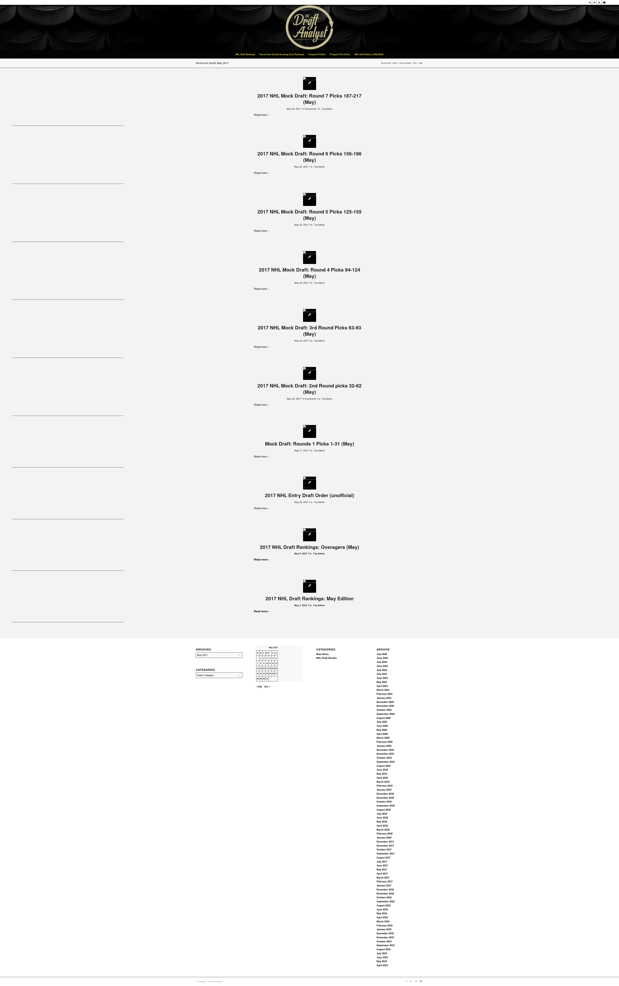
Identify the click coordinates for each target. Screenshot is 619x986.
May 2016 (382, 913)
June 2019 (382, 769)
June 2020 (382, 725)
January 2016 (384, 929)
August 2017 (384, 857)
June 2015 (382, 957)
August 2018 (384, 809)
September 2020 (386, 714)
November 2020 (385, 705)
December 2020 (385, 702)
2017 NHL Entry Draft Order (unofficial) (309, 495)
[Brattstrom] (309, 83)
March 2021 (383, 690)
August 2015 (384, 949)
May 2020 (382, 729)
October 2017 (384, 849)
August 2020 (384, 718)
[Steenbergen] (309, 257)
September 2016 (386, 901)
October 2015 (384, 941)
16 (264, 668)
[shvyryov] (309, 199)
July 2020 (382, 721)
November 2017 (385, 845)
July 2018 (382, 813)
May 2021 (382, 682)
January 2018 (384, 837)
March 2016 (383, 921)
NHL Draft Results (326, 658)
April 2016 (382, 917)
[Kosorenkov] (309, 534)
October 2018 (384, 801)
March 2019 (383, 781)
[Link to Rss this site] (594, 2)
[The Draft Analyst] (309, 27)
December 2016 (385, 889)
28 (258, 679)
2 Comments (309, 398)
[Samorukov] (309, 315)
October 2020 (384, 710)
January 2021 (384, 698)
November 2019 (385, 753)
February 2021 (385, 694)
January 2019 (384, 789)
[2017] (309, 483)
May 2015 (382, 961)
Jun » (267, 686)
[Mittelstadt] (309, 586)
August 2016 (384, 905)
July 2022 (382, 670)
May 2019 (382, 773)
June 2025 (382, 658)
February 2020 (385, 741)
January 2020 (384, 745)
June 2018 (382, 817)
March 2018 (383, 829)
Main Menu (322, 654)
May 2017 (382, 869)
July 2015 (382, 953)
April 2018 (382, 825)
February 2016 (385, 925)
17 (267, 668)
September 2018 (386, 805)
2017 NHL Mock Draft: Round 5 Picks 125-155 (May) (309, 214)
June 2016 (382, 909)
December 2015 (385, 933)
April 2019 (382, 777)
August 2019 (384, 765)
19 (273, 668)
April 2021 (382, 686)
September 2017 (386, 853)
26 (273, 673)
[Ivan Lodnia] (309, 373)
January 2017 (384, 885)
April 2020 (382, 734)
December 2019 (385, 749)
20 (276, 668)
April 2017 (382, 873)
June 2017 (382, 865)
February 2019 (385, 785)
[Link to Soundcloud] (589, 2)
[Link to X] (599, 2)
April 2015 (382, 965)
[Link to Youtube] (604, 2)
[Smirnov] (309, 141)
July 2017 (382, 861)
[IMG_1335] (309, 431)
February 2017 (385, 881)
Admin (329, 109)
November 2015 (385, 937)
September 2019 (386, 761)
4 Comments (309, 109)
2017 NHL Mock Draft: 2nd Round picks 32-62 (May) (309, 388)
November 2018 (385, 797)
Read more (260, 114)
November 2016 (385, 893)
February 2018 (385, 833)
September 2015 (386, 945)
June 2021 (382, 678)
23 (264, 673)
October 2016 (384, 897)
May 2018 (382, 821)
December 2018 (385, 793)
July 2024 (382, 662)
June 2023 (382, 666)
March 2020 (383, 737)
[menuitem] (245, 54)
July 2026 (382, 654)
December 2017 (385, 841)
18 (270, 668)
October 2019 (384, 757)
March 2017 (383, 877)
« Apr (259, 686)
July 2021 (382, 674)
